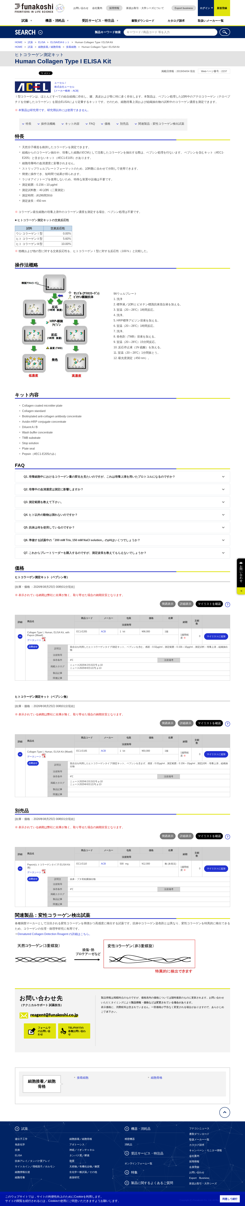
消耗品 (128, 1144)
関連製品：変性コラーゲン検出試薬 (161, 123)
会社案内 (97, 8)
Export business (184, 8)
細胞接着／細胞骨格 (49, 46)
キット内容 (72, 123)
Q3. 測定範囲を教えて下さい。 (43, 502)
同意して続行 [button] (229, 1198)
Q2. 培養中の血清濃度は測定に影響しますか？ (53, 489)
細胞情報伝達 (22, 1172)
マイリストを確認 (209, 603)
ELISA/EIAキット (60, 42)
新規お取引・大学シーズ (203, 1183)
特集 (134, 1172)
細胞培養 (20, 1177)
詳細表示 (185, 603)
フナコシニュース (199, 1128)
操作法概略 (48, 123)
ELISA (41, 42)
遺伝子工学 (21, 1138)
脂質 (71, 1160)
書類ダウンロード (142, 20)
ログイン (204, 4)
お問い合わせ (80, 8)
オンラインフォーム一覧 (138, 1163)
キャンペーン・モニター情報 (205, 1150)
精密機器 (130, 1138)
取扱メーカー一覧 (199, 1139)
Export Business (199, 1177)
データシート (34, 640)
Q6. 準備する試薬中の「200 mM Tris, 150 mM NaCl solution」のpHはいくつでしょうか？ (82, 540)
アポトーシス (76, 1144)
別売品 (124, 123)
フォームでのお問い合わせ (44, 1031)
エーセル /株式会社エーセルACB (66, 86)
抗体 (17, 1149)
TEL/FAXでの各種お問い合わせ (77, 1031)
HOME (18, 42)
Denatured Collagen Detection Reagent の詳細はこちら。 (55, 934)
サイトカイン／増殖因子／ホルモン (35, 1166)
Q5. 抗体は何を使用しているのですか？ (49, 527)
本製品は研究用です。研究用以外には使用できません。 (54, 110)
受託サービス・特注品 (98, 20)
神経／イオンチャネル (82, 1149)
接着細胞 (71, 46)
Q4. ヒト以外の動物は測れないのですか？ (51, 514)
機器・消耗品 (55, 20)
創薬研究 (74, 1177)
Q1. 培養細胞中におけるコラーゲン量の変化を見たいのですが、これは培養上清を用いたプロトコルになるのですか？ (99, 476)
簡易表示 (167, 603)
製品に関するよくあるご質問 (152, 1183)
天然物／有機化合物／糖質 (84, 1166)
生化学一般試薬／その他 (83, 1172)
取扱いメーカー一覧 (211, 20)
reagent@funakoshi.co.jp (54, 1014)
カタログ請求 (176, 20)
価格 (107, 123)
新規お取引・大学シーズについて (145, 8)
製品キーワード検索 (108, 32)
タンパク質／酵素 (79, 1155)
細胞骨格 (156, 1077)
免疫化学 (20, 1144)
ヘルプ (229, 605)
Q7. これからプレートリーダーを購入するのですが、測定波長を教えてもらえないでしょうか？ (85, 552)
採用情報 (114, 8)
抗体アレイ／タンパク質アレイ (32, 1160)
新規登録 (222, 8)
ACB (103, 631)
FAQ (92, 123)
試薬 (25, 20)
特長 (28, 123)
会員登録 (194, 1167)
